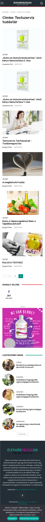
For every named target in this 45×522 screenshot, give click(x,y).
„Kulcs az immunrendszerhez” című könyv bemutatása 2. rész (22, 59)
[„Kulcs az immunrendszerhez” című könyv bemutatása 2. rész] (22, 39)
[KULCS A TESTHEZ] (22, 244)
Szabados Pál (7, 64)
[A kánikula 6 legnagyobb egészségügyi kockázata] (8, 380)
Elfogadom (12, 518)
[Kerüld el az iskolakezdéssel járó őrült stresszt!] (8, 365)
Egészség (19, 377)
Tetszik (9, 290)
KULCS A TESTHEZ (12, 262)
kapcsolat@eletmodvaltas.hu (26, 489)
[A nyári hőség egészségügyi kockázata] (8, 409)
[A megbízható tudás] (22, 164)
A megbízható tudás (13, 182)
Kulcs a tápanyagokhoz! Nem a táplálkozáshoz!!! (19, 222)
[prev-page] (4, 276)
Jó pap (5, 54)
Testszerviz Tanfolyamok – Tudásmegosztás (17, 142)
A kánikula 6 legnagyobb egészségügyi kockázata (27, 381)
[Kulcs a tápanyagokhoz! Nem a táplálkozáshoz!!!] (22, 203)
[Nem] (42, 513)
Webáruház (20, 421)
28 (15, 276)
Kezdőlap (5, 12)
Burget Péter (7, 147)
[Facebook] (22, 495)
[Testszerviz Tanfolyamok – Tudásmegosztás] (22, 122)
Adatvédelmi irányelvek (29, 518)
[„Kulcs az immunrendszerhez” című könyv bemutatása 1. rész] (22, 81)
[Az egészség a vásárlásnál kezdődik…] (8, 424)
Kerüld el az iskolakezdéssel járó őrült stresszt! (28, 366)
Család (18, 362)
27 (10, 276)
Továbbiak (21, 434)
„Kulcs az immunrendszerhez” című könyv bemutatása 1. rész (22, 100)
